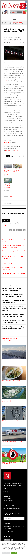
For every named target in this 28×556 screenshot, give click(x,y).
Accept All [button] (14, 552)
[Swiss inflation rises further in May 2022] (17, 166)
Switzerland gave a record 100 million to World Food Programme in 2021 (13, 421)
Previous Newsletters (9, 532)
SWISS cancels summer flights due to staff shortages (12, 442)
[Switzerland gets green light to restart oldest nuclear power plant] (8, 180)
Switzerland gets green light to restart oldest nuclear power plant (7, 185)
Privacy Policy (5, 225)
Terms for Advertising (9, 500)
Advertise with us (8, 508)
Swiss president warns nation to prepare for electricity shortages (7, 171)
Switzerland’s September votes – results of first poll (13, 301)
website (6, 81)
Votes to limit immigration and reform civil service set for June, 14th (13, 463)
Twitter (16, 150)
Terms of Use (7, 496)
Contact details (8, 493)
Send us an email (8, 495)
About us (6, 491)
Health (11, 196)
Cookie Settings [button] (6, 552)
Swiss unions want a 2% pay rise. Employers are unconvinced (13, 315)
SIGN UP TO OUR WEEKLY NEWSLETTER (10, 339)
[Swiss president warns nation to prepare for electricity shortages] (8, 166)
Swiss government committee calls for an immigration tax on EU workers (14, 308)
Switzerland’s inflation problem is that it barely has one (13, 321)
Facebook (8, 150)
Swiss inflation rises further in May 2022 (16, 170)
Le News (14, 6)
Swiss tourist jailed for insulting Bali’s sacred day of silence (13, 327)
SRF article (6, 142)
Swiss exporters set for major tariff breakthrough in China (12, 295)
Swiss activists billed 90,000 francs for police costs (11, 289)
